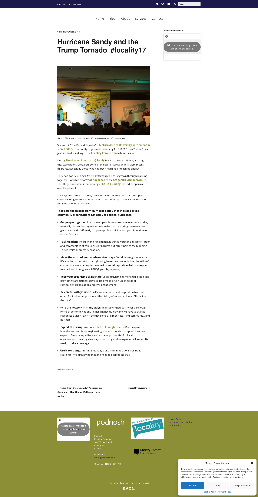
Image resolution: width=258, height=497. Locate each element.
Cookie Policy (210, 492)
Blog (112, 19)
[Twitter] (162, 4)
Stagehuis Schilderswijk (128, 180)
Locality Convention (104, 153)
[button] (252, 463)
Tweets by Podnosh (73, 429)
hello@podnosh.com (104, 457)
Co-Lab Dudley (111, 184)
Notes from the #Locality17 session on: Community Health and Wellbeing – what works (79, 392)
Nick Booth (66, 369)
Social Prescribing (138, 388)
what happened (95, 180)
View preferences (242, 485)
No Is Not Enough (103, 327)
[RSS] (175, 4)
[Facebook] (157, 4)
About (125, 19)
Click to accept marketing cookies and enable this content (182, 47)
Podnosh (61, 4)
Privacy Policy (224, 492)
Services (140, 19)
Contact (157, 19)
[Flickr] (168, 4)
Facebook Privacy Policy (180, 422)
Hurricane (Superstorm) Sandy (85, 160)
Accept (192, 485)
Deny (217, 485)
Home (99, 19)
